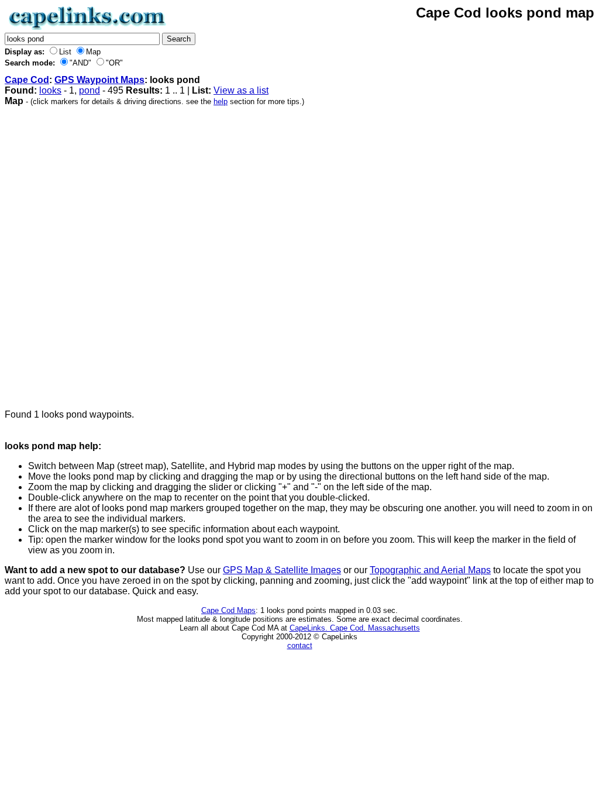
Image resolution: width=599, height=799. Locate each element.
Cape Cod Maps (228, 610)
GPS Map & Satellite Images (282, 570)
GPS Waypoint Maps (99, 80)
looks (50, 90)
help (221, 101)
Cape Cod (27, 80)
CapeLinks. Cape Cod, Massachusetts (355, 628)
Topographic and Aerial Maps (430, 570)
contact (299, 645)
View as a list (241, 90)
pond (89, 90)
